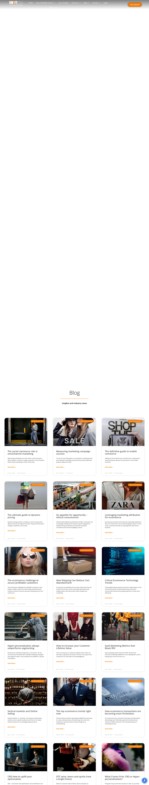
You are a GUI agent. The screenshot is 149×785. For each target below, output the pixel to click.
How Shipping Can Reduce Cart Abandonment (72, 581)
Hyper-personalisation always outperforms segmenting (23, 647)
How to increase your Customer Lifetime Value (73, 647)
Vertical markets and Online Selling (23, 712)
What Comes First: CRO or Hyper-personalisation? (122, 777)
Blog (85, 3)
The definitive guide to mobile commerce (121, 452)
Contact (95, 3)
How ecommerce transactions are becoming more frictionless (123, 712)
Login (106, 3)
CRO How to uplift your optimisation (20, 777)
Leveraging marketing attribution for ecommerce (122, 516)
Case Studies (63, 3)
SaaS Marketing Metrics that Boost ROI (120, 647)
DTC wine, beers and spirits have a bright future (73, 777)
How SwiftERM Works (44, 3)
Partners (75, 3)
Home (31, 3)
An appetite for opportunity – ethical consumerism (71, 516)
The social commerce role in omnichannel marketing (23, 452)
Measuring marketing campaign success (73, 452)
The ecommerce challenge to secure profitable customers (23, 581)
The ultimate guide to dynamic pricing (24, 516)
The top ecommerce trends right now (73, 712)
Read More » (12, 467)
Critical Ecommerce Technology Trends (121, 581)
